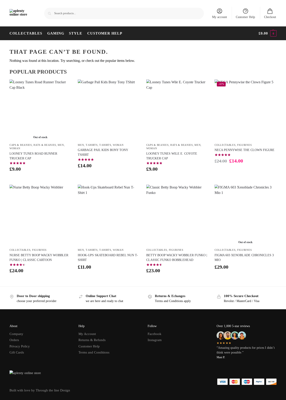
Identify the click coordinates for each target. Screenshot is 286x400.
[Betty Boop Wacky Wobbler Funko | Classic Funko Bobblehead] (177, 215)
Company (16, 334)
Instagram (155, 340)
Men (61, 145)
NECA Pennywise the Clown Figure (244, 150)
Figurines (244, 145)
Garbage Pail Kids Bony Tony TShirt (103, 152)
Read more (40, 180)
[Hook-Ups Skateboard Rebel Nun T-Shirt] (108, 215)
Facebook (154, 334)
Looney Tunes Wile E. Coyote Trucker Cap (171, 156)
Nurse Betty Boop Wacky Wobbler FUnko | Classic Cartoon (38, 257)
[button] (268, 33)
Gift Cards (16, 352)
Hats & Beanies (44, 145)
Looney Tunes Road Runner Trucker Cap (33, 156)
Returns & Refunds (92, 340)
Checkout (270, 17)
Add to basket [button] (177, 180)
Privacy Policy (19, 346)
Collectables (225, 145)
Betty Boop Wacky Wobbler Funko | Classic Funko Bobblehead (176, 257)
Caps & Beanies (20, 145)
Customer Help (245, 17)
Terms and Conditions (93, 352)
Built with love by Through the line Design (39, 390)
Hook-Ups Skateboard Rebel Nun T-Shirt (108, 257)
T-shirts (92, 145)
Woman (14, 148)
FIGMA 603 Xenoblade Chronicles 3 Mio (244, 257)
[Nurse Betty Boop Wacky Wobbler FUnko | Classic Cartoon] (40, 215)
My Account (87, 334)
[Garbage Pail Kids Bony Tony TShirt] (108, 110)
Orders (14, 340)
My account (219, 17)
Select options (108, 176)
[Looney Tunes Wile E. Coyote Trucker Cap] (177, 110)
